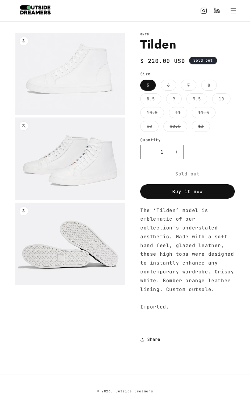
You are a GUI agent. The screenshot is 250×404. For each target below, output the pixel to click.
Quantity (150, 139)
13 (204, 127)
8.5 (154, 100)
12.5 (178, 127)
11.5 (207, 114)
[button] (233, 10)
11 (181, 114)
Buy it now (187, 192)
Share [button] (153, 339)
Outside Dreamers (134, 391)
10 (224, 100)
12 (153, 127)
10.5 (155, 114)
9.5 (200, 100)
